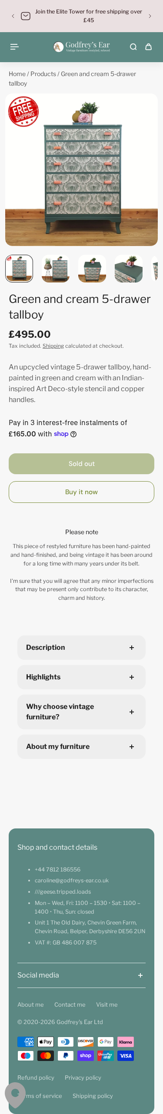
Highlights (43, 677)
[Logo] (81, 47)
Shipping (53, 346)
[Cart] (148, 46)
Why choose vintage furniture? (60, 711)
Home (18, 73)
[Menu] (15, 46)
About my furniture (58, 746)
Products (43, 73)
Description (45, 647)
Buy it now (81, 492)
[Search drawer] (133, 46)
